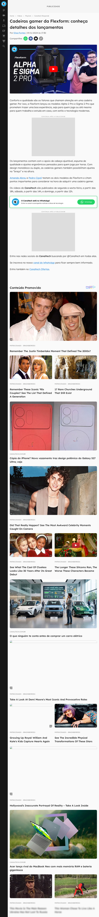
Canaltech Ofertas (39, 269)
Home (12, 16)
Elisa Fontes (19, 33)
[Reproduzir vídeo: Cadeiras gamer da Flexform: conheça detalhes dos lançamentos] (53, 69)
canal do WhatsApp (44, 262)
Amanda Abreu (18, 177)
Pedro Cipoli (35, 177)
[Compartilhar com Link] (41, 38)
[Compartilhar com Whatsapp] (25, 38)
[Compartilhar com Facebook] (31, 38)
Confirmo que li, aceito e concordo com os (47, 94)
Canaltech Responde (41, 16)
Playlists (28, 16)
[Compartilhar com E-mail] (36, 38)
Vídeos (19, 16)
